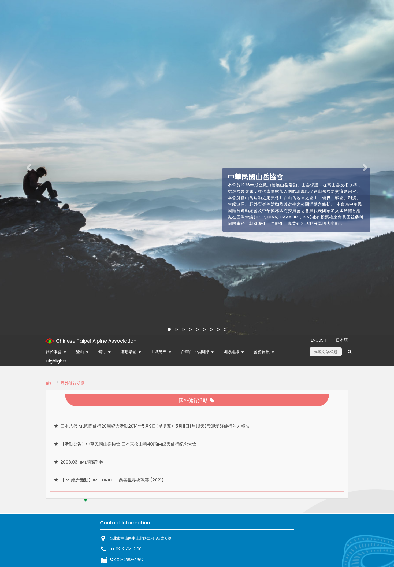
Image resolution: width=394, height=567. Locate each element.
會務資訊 (262, 351)
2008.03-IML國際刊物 (81, 462)
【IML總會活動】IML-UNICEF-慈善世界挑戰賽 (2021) (111, 480)
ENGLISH (318, 340)
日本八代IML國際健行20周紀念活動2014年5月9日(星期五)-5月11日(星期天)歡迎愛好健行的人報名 (154, 426)
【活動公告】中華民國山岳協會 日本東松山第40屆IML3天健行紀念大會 (127, 444)
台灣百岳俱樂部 (195, 351)
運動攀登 (128, 351)
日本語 (342, 340)
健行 (102, 351)
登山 (80, 351)
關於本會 (54, 351)
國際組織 (231, 351)
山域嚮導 (159, 351)
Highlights (56, 361)
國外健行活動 (73, 383)
